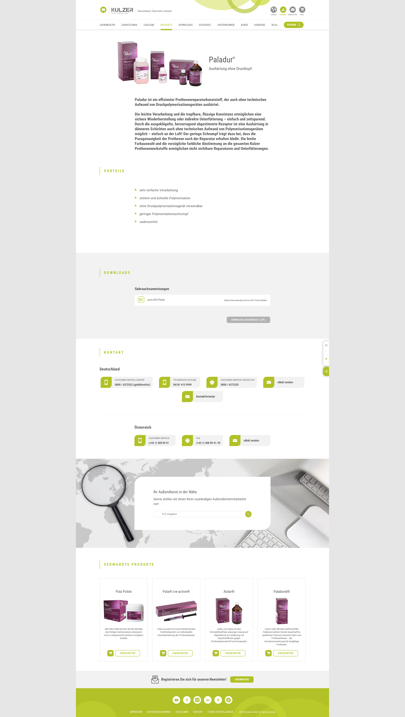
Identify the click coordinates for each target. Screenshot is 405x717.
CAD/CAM (149, 24)
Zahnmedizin (107, 24)
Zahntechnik (129, 24)
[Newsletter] (293, 9)
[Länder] (274, 9)
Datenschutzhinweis (159, 712)
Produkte (166, 24)
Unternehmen (226, 24)
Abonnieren (242, 679)
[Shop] (302, 9)
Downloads (186, 24)
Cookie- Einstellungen (220, 712)
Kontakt (198, 712)
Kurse (244, 24)
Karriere (259, 24)
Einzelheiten (127, 653)
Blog (274, 24)
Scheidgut (205, 24)
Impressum (136, 712)
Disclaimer (182, 712)
